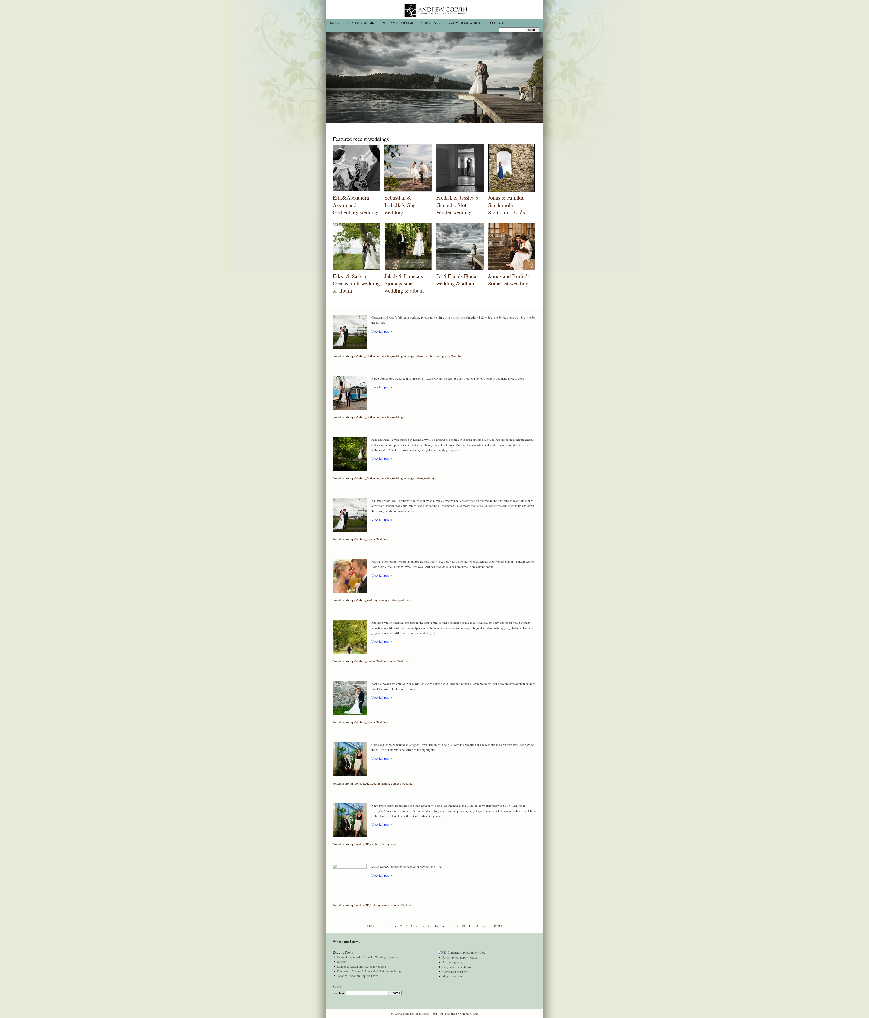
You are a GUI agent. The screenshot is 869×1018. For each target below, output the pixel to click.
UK (367, 783)
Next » (498, 925)
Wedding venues (386, 661)
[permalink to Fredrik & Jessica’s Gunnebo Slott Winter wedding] (460, 190)
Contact (497, 22)
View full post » (381, 331)
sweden (386, 356)
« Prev (370, 925)
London (359, 783)
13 (443, 925)
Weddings (457, 356)
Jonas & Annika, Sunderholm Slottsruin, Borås (506, 205)
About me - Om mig (360, 22)
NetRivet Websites (469, 1013)
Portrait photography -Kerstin (460, 957)
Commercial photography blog (466, 952)
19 (483, 925)
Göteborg (360, 356)
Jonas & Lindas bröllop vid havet (357, 976)
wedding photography (437, 356)
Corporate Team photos (456, 967)
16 (463, 925)
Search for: (339, 993)
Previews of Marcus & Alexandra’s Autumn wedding (369, 971)
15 (456, 925)
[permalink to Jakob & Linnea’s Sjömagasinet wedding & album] (408, 269)
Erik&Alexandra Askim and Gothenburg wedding (356, 205)
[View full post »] (350, 332)
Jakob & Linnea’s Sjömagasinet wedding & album (404, 283)
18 (477, 925)
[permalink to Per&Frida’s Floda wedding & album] (460, 269)
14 (449, 925)
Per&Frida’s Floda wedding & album (456, 279)
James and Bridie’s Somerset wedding (508, 279)
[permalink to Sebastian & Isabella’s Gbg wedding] (408, 190)
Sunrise (341, 962)
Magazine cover (452, 976)
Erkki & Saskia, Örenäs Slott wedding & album (356, 283)
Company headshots (454, 972)
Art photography (452, 962)
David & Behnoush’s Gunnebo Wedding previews (367, 957)
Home (334, 22)
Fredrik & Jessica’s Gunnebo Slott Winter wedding (457, 205)
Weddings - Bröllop (398, 22)
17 (470, 925)
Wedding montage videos (407, 356)
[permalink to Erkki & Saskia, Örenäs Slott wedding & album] (356, 269)
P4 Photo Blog (448, 1013)
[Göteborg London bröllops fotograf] (434, 18)
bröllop (349, 356)
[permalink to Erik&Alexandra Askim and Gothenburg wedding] (356, 190)
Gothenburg (374, 356)
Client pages (431, 22)
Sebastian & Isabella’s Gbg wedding (400, 205)
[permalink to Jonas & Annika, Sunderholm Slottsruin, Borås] (511, 190)
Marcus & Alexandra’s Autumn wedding (361, 966)
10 (422, 925)
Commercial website (465, 22)
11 (429, 925)
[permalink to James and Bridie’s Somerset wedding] (511, 269)
